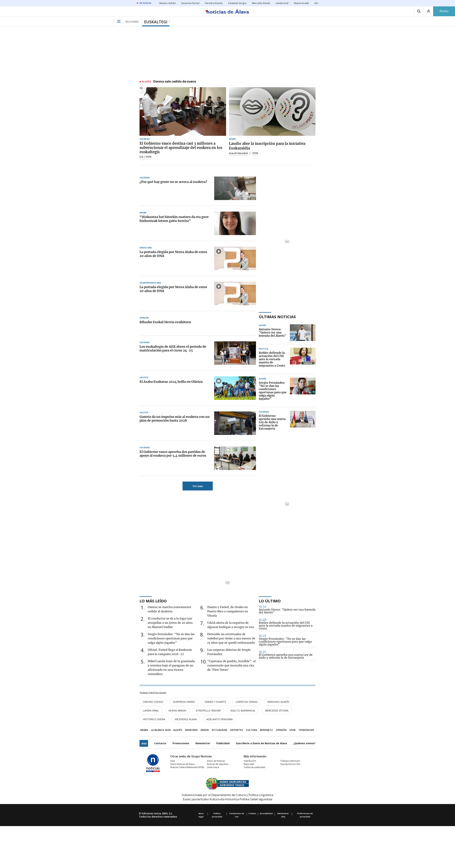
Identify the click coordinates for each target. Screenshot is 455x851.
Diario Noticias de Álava (182, 764)
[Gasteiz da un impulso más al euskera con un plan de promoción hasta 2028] (235, 423)
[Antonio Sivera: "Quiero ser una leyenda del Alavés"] (302, 332)
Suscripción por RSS (290, 764)
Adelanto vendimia (219, 719)
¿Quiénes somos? (304, 743)
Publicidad (222, 743)
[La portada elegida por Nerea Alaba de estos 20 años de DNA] (235, 258)
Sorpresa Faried (184, 701)
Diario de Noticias (216, 760)
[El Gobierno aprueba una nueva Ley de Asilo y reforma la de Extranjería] (302, 422)
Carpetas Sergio (247, 701)
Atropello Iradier (208, 710)
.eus (144, 743)
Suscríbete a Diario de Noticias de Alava (261, 743)
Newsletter (203, 743)
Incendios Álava (186, 719)
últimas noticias (277, 316)
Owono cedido (153, 701)
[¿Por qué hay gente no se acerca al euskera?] (235, 188)
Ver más (198, 486)
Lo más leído (153, 600)
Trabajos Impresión (290, 760)
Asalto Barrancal (242, 710)
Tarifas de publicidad (254, 767)
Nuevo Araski (177, 710)
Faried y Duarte (215, 701)
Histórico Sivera (154, 719)
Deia (172, 760)
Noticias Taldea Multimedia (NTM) (187, 767)
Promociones (181, 743)
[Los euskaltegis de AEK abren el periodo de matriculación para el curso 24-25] (235, 353)
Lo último (270, 600)
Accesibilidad (266, 813)
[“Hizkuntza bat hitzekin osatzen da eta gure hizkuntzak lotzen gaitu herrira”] (235, 223)
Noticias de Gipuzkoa (217, 764)
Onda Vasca (213, 767)
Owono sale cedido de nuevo (174, 81)
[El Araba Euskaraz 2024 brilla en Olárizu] (235, 388)
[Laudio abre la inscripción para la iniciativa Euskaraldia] (272, 111)
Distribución (250, 760)
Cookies (252, 813)
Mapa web (249, 764)
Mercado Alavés (278, 701)
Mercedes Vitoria (276, 710)
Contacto (160, 743)
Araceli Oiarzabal (238, 153)
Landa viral (151, 710)
